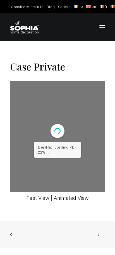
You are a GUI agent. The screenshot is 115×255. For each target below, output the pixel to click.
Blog (51, 7)
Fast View (38, 198)
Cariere (64, 7)
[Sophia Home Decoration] (24, 27)
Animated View (71, 198)
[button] (102, 27)
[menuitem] (27, 7)
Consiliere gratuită (27, 7)
